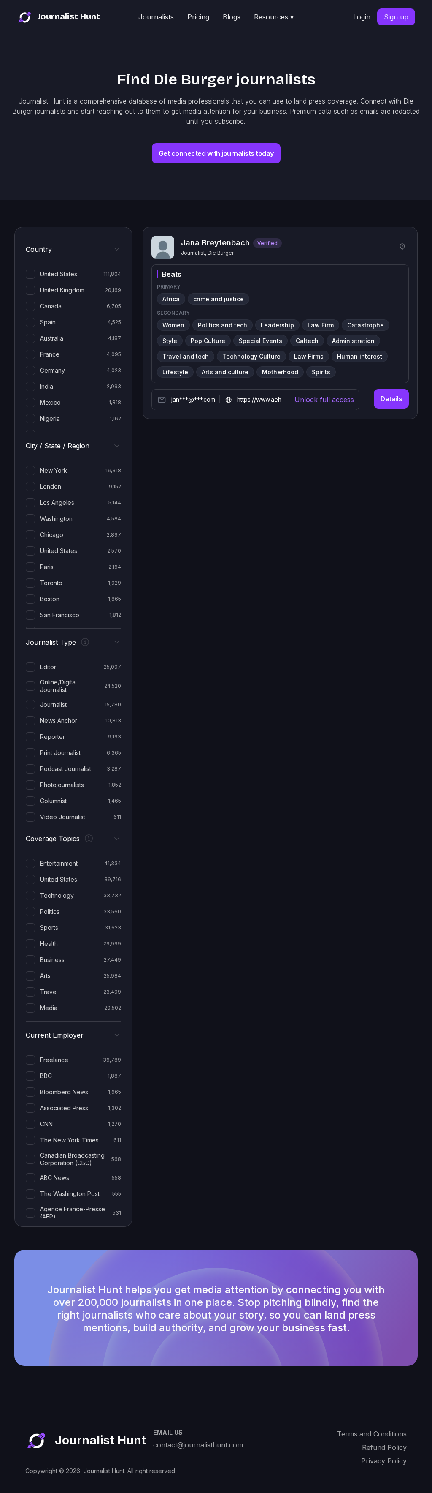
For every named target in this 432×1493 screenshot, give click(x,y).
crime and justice (218, 298)
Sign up (396, 17)
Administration (353, 340)
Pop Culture (208, 340)
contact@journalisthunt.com (198, 1445)
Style (169, 340)
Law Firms (309, 356)
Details (391, 399)
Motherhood (280, 372)
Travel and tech (185, 356)
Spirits (321, 372)
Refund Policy (384, 1447)
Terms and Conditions (372, 1434)
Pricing (198, 17)
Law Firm (321, 325)
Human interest (359, 356)
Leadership (277, 325)
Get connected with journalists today (216, 153)
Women (173, 325)
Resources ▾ (274, 17)
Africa (171, 298)
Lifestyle (175, 372)
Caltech (307, 340)
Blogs (231, 17)
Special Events (260, 340)
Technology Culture (251, 356)
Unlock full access (324, 399)
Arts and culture (225, 372)
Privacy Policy (384, 1461)
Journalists (156, 17)
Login (361, 17)
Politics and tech (222, 325)
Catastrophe (365, 325)
